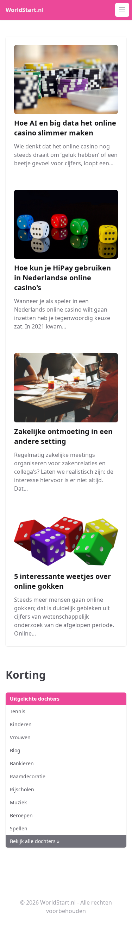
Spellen (18, 828)
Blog (15, 750)
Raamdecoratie (27, 776)
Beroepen (21, 815)
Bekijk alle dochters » (34, 841)
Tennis (17, 711)
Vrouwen (20, 737)
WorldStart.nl (25, 10)
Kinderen (21, 724)
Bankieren (22, 763)
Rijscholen (22, 789)
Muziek (18, 802)
